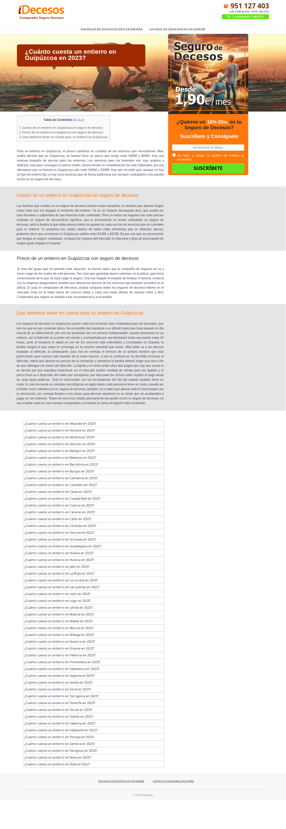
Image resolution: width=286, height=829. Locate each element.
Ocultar (78, 119)
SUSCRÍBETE (208, 168)
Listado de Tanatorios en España (177, 28)
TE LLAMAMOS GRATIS (245, 16)
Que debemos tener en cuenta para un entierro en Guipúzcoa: (63, 137)
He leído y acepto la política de (210, 157)
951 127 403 (249, 5)
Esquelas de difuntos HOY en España (112, 28)
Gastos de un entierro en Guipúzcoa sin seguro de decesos (61, 127)
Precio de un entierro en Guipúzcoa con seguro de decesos (61, 132)
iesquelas (147, 794)
